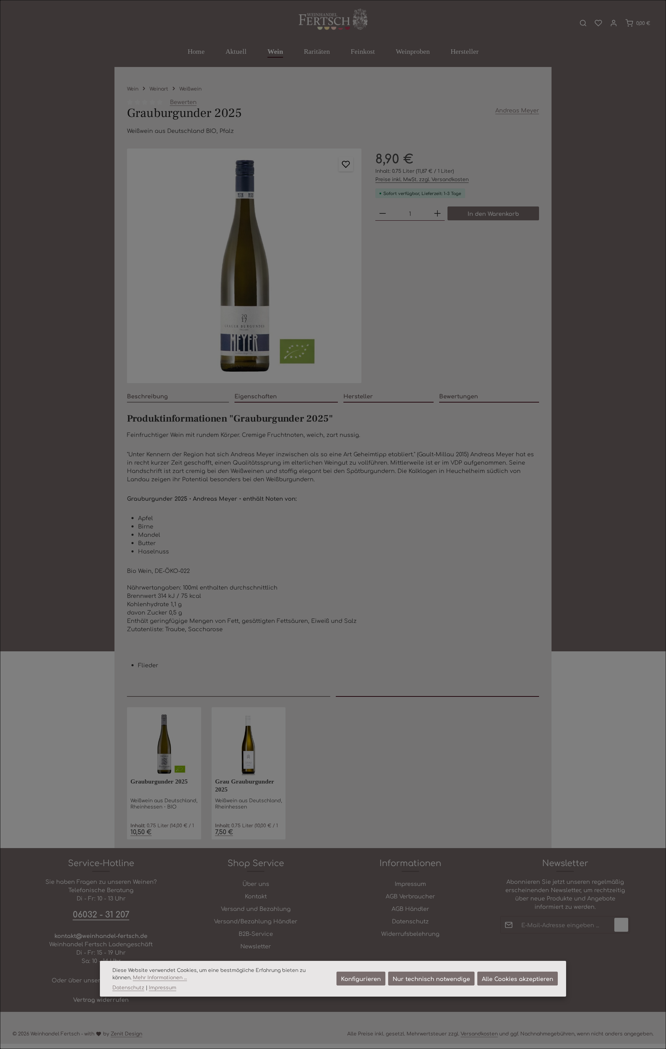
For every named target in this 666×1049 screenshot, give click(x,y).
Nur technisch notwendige (431, 978)
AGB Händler (410, 908)
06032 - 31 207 (101, 914)
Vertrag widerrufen (101, 999)
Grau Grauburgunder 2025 (244, 785)
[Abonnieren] (621, 925)
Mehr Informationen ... (160, 977)
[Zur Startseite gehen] (333, 20)
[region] (244, 266)
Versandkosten (479, 1033)
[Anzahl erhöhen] (437, 213)
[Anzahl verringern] (382, 213)
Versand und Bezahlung (256, 908)
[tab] (178, 396)
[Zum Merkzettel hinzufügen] (346, 164)
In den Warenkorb (493, 213)
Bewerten (183, 101)
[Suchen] (583, 23)
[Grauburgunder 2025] (244, 266)
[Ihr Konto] (614, 23)
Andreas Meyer (517, 110)
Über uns (255, 883)
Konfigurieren (361, 978)
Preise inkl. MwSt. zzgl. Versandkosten (422, 179)
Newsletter (255, 946)
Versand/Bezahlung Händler (255, 921)
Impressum (410, 883)
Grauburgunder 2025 (159, 781)
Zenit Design (126, 1033)
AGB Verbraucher (410, 896)
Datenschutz (410, 921)
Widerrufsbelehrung (410, 933)
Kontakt (256, 896)
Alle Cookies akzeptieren (517, 978)
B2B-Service (256, 933)
